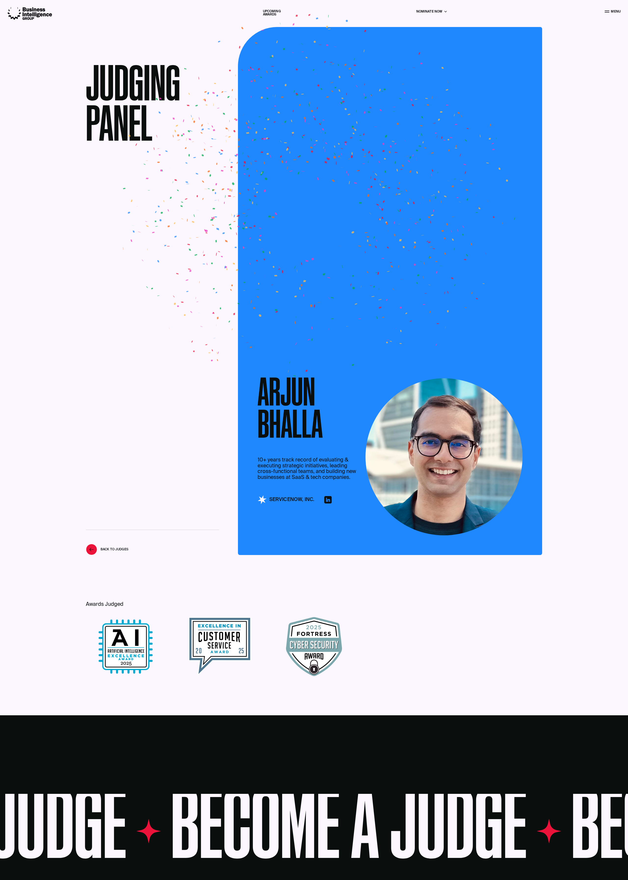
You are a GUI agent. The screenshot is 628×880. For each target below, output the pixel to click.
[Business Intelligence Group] (29, 13)
